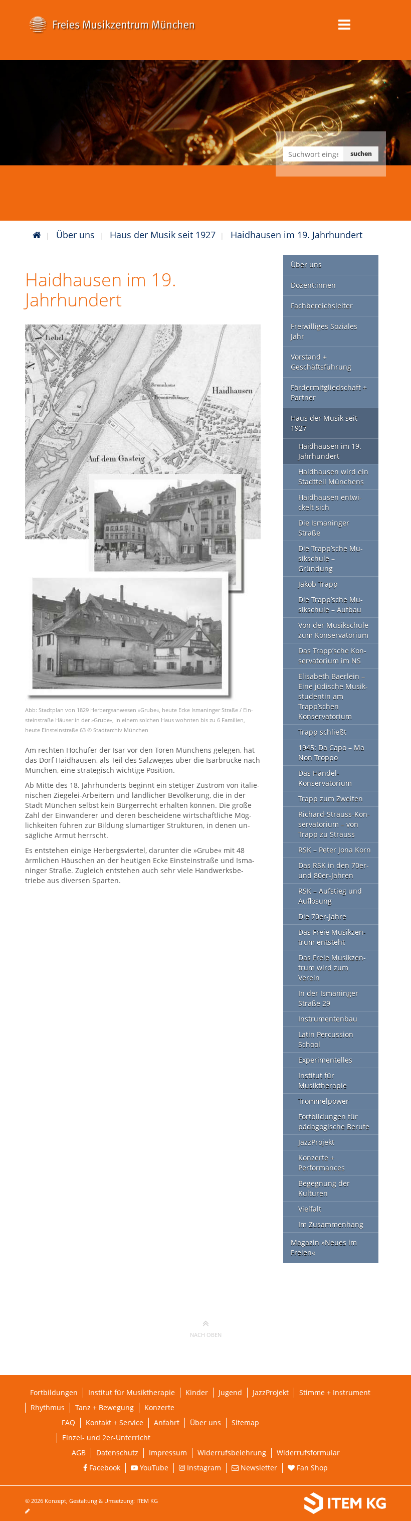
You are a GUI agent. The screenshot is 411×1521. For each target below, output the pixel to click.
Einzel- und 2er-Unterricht (106, 1437)
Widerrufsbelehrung (231, 1452)
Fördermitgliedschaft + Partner (329, 392)
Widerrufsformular (308, 1452)
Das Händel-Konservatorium (325, 778)
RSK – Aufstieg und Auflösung (330, 896)
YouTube (153, 1467)
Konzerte (159, 1407)
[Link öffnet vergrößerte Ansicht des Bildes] (143, 512)
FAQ (68, 1422)
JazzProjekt (316, 1142)
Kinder (196, 1392)
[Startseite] (37, 235)
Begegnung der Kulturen (324, 1188)
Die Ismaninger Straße (323, 528)
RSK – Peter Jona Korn (334, 850)
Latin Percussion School (325, 1039)
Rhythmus (48, 1407)
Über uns (75, 235)
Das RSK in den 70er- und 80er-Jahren (333, 870)
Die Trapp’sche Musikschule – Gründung (330, 558)
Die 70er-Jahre (322, 916)
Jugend (230, 1392)
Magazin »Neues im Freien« (324, 1247)
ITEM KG (147, 1500)
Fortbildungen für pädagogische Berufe (333, 1121)
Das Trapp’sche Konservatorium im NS (332, 655)
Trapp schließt (322, 732)
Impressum (168, 1452)
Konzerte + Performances (321, 1162)
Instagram (203, 1467)
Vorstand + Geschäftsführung (321, 362)
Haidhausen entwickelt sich (330, 502)
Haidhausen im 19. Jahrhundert (296, 235)
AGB (79, 1452)
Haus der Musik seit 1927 (163, 235)
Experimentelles (325, 1060)
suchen (361, 153)
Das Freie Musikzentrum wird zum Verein (332, 967)
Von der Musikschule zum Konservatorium (333, 630)
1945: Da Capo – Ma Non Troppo (331, 752)
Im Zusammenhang (330, 1224)
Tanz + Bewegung (104, 1407)
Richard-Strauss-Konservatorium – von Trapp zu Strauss (334, 824)
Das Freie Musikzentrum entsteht (332, 937)
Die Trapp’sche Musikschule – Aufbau (330, 604)
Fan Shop (311, 1467)
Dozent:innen (313, 285)
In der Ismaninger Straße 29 (328, 998)
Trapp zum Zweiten (330, 798)
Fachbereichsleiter (322, 305)
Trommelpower (323, 1101)
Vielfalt (309, 1209)
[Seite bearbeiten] (32, 1510)
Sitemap (245, 1422)
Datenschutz (117, 1452)
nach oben (206, 1334)
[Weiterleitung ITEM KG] (307, 1503)
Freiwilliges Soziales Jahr (324, 331)
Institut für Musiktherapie (322, 1080)
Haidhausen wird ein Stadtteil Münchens (333, 476)
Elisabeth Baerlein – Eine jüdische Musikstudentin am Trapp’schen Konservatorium (333, 696)
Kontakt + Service (114, 1422)
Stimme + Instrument (334, 1392)
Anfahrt (166, 1422)
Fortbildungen (54, 1392)
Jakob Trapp (318, 584)
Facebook (103, 1467)
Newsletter (258, 1467)
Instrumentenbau (327, 1019)
